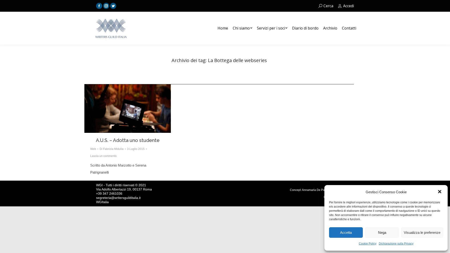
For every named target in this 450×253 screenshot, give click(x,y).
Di (112, 149)
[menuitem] (222, 28)
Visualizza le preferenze (422, 232)
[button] (440, 192)
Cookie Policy (367, 243)
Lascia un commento (103, 156)
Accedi (348, 5)
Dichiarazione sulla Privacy (396, 243)
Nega (382, 232)
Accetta (346, 232)
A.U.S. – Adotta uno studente (128, 140)
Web (93, 149)
